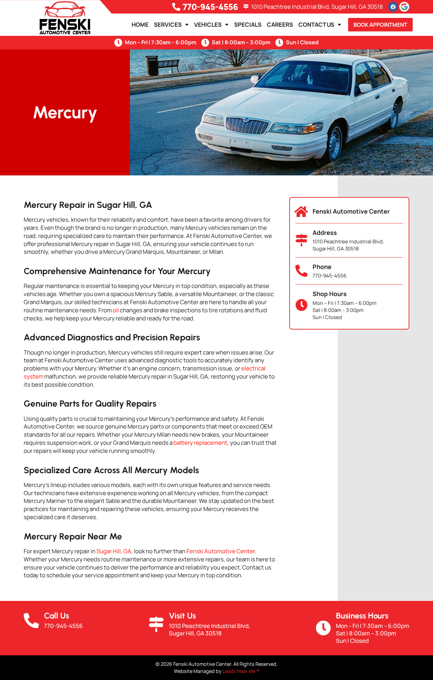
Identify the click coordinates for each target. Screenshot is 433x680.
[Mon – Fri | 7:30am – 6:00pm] (118, 43)
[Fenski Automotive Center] (301, 212)
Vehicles (208, 24)
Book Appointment (380, 24)
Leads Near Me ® (241, 671)
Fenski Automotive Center (220, 551)
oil (116, 310)
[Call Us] (31, 620)
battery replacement (200, 442)
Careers (280, 24)
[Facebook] (393, 7)
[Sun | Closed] (279, 43)
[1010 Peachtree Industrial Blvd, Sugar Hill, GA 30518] (246, 6)
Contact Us (316, 24)
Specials (247, 24)
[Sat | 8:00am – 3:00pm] (205, 43)
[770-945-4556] (176, 7)
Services (168, 24)
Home (140, 24)
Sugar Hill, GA (113, 551)
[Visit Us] (156, 624)
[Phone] (301, 271)
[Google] (404, 7)
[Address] (301, 240)
